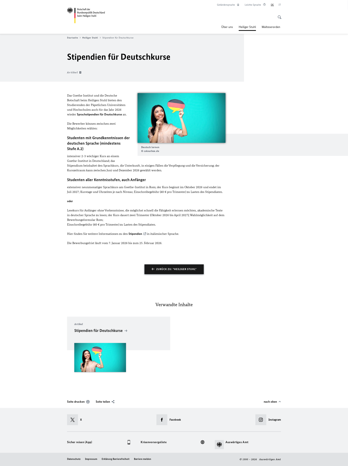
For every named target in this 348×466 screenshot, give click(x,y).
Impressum (91, 459)
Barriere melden (142, 459)
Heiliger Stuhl (247, 28)
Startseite (72, 37)
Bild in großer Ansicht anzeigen (181, 117)
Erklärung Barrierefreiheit (115, 459)
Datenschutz (73, 459)
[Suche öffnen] (278, 15)
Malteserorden (271, 27)
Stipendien (135, 234)
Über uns (227, 27)
